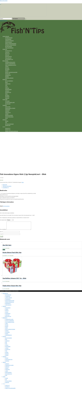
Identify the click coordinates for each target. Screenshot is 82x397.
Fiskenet (7, 111)
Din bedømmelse (3, 220)
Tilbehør (5, 105)
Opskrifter (7, 125)
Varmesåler (8, 75)
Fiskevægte (8, 112)
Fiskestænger (6, 36)
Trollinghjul (8, 57)
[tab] (42, 184)
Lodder (6, 113)
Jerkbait (7, 90)
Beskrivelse (5, 184)
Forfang (7, 88)
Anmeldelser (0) (6, 187)
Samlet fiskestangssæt (10, 43)
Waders (7, 76)
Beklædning (5, 60)
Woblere (7, 98)
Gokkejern (7, 106)
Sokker (6, 70)
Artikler (5, 119)
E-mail (1, 234)
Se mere (1, 180)
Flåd (6, 85)
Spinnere (7, 96)
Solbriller (7, 73)
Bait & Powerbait (9, 80)
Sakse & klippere (9, 115)
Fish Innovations (6, 206)
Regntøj (7, 68)
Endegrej (5, 79)
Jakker (6, 66)
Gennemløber (8, 89)
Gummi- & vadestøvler (10, 63)
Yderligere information (7, 186)
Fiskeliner (5, 99)
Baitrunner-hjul (9, 59)
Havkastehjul (8, 56)
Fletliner (7, 101)
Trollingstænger (9, 47)
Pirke (6, 93)
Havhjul (7, 55)
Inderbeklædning (9, 78)
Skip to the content (3, 0)
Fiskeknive (7, 109)
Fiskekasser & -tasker (10, 108)
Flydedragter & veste (10, 62)
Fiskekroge (7, 83)
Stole (6, 118)
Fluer (6, 86)
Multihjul (7, 53)
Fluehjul (7, 52)
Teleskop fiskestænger (10, 44)
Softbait (7, 95)
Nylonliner (7, 103)
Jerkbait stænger (9, 40)
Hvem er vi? (7, 128)
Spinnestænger (8, 37)
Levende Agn (8, 92)
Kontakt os (7, 129)
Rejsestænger (8, 46)
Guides (6, 121)
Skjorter (7, 69)
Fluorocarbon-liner (10, 102)
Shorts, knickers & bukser (11, 72)
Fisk (6, 122)
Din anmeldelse (3, 229)
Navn (1, 231)
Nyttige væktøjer (9, 124)
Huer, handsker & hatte (10, 65)
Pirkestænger (8, 42)
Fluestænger (8, 39)
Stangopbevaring (9, 116)
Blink (6, 82)
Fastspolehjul (8, 50)
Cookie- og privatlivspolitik (11, 131)
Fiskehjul (5, 49)
